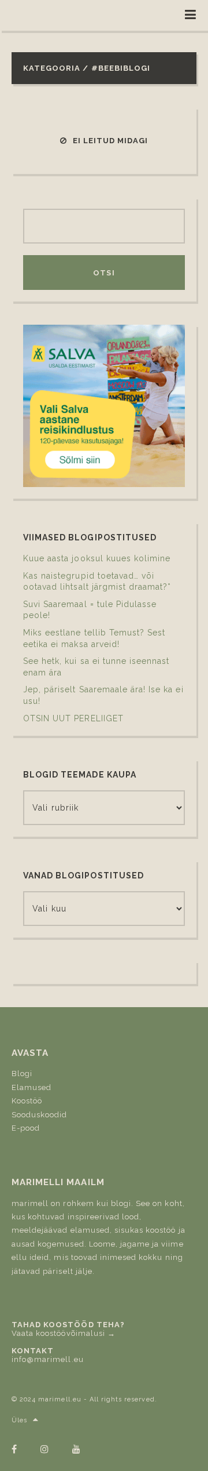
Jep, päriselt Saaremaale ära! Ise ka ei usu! (103, 695)
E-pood (26, 1128)
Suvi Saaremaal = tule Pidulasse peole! (90, 610)
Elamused (31, 1087)
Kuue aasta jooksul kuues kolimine (96, 558)
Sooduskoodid (39, 1114)
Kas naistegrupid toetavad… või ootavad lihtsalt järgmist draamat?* (97, 581)
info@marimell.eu (48, 1359)
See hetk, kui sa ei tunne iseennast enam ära (96, 666)
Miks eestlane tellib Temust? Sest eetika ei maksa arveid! (94, 638)
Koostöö (27, 1100)
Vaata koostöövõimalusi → (64, 1333)
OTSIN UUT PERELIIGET (73, 718)
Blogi (22, 1073)
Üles (19, 1420)
